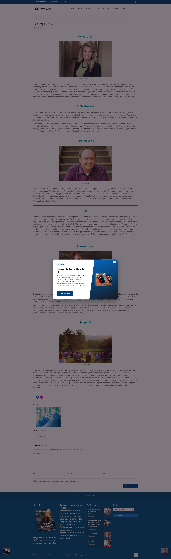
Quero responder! (65, 293)
